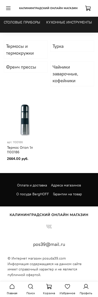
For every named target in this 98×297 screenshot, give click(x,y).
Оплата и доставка (32, 185)
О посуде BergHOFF (32, 194)
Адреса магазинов (66, 185)
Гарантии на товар (67, 194)
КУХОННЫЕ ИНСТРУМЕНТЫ (69, 22)
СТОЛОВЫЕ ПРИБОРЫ (22, 22)
